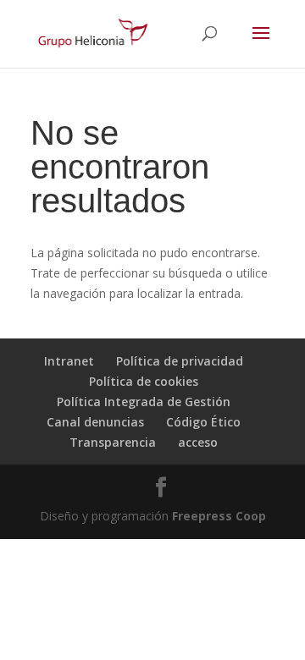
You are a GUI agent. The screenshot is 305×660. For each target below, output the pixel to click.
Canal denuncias (95, 422)
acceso (198, 442)
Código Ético (203, 422)
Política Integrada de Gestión (143, 401)
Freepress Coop (219, 516)
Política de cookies (143, 381)
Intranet (69, 361)
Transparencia (112, 442)
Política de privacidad (179, 361)
